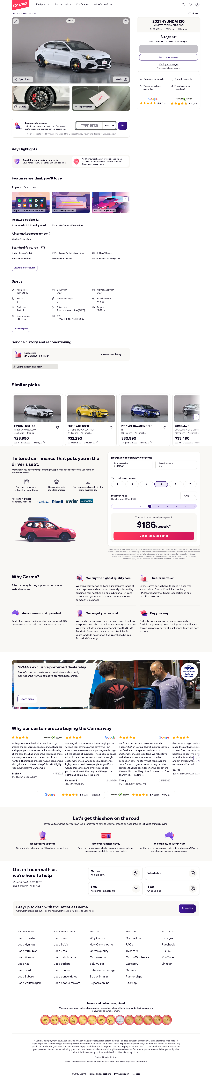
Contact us (133, 938)
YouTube (168, 957)
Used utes (60, 950)
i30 (35, 13)
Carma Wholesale (137, 957)
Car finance (82, 4)
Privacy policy (121, 1074)
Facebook (168, 944)
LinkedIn (167, 963)
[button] (76, 65)
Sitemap (131, 982)
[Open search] (183, 5)
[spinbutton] (71, 50)
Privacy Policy (82, 134)
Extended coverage (102, 970)
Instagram (168, 938)
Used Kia (23, 963)
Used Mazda (25, 957)
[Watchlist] (190, 5)
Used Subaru (25, 976)
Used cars (60, 938)
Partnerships (134, 976)
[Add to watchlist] (126, 21)
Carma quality (99, 950)
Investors (132, 950)
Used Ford (24, 970)
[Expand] (16, 21)
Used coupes (62, 970)
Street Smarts (99, 976)
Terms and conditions (99, 1074)
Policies (136, 1074)
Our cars (16, 13)
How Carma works (102, 944)
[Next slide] (126, 199)
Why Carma (97, 938)
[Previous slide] (16, 199)
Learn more (98, 164)
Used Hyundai (26, 944)
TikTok (166, 950)
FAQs (129, 944)
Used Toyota (26, 938)
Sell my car (97, 963)
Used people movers (67, 982)
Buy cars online (99, 982)
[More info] (44, 442)
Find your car (43, 4)
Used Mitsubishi (27, 950)
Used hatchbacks (65, 957)
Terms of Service (102, 134)
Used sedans (62, 963)
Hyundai (27, 13)
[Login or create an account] (197, 5)
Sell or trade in (63, 4)
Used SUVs (61, 944)
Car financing (98, 957)
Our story (132, 963)
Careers (131, 970)
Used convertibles (65, 976)
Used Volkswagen (29, 982)
